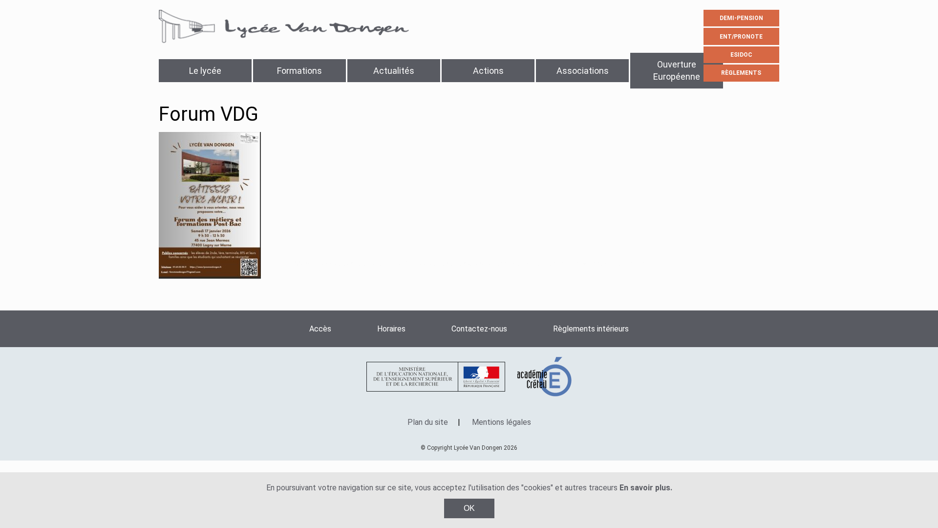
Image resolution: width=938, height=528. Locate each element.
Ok (469, 508)
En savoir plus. (645, 487)
